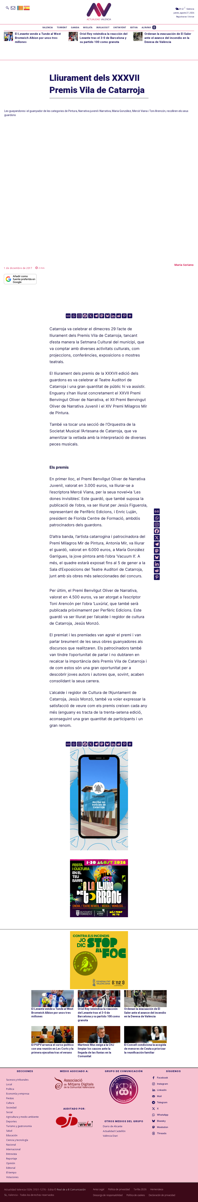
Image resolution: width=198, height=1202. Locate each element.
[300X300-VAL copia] (99, 960)
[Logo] (98, 12)
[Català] (20, 7)
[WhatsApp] (153, 1115)
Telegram (162, 1102)
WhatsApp (162, 1114)
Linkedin (161, 1090)
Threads (161, 1133)
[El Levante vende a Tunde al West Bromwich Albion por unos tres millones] (8, 36)
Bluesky (161, 1121)
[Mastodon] (101, 315)
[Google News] (68, 315)
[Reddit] (118, 315)
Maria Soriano (184, 265)
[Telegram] (96, 315)
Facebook (162, 1077)
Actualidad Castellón (114, 1131)
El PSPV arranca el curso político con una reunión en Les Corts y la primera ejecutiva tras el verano (52, 1048)
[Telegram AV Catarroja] (99, 853)
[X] (90, 315)
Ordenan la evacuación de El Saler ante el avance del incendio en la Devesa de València (167, 38)
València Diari (110, 1135)
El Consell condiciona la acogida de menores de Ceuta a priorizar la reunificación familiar (145, 1048)
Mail (159, 1096)
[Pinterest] (124, 315)
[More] (129, 315)
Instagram (162, 1084)
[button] (7, 7)
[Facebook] (85, 315)
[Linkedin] (113, 315)
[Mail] (153, 1096)
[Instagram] (79, 315)
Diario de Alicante (112, 1126)
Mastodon (162, 1127)
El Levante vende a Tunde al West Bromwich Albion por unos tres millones (38, 38)
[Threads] (153, 1133)
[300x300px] (99, 916)
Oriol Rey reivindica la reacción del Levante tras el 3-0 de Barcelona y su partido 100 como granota (103, 38)
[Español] (27, 7)
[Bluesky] (107, 315)
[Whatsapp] (73, 315)
